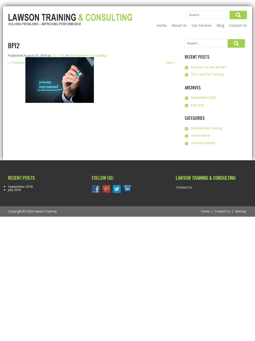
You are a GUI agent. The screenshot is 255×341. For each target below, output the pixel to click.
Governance (200, 135)
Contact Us (238, 25)
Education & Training (206, 128)
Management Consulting (87, 55)
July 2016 (197, 105)
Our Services (201, 25)
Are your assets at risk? (208, 67)
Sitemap (240, 211)
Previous (16, 62)
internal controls (203, 143)
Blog (220, 25)
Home (162, 25)
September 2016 (203, 97)
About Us (179, 25)
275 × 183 (58, 55)
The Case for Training (207, 74)
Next (171, 62)
